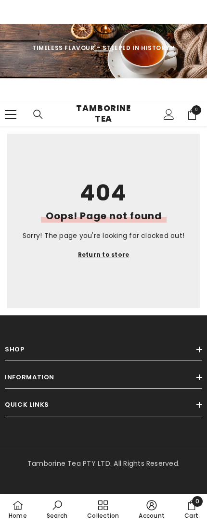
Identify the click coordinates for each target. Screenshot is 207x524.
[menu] (10, 114)
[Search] (38, 114)
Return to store (103, 254)
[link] (57, 509)
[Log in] (169, 114)
